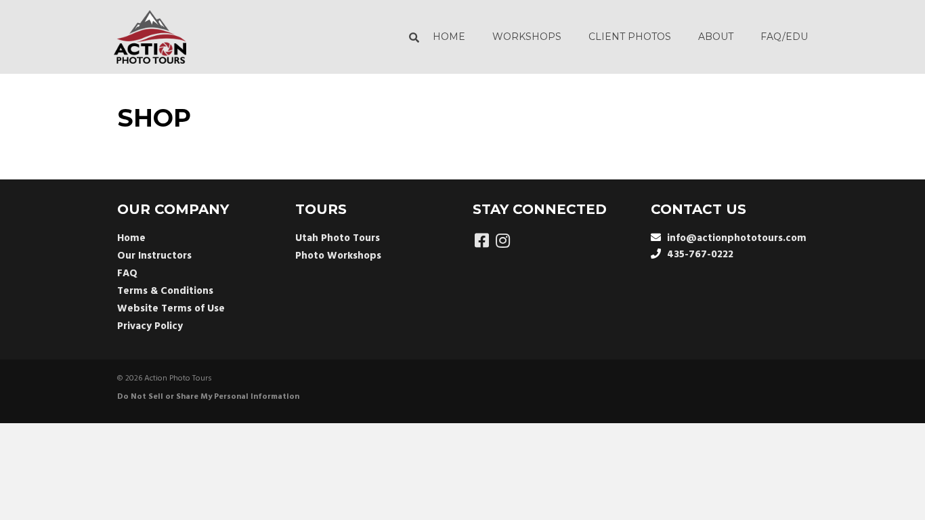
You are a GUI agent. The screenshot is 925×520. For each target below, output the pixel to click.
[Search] (410, 36)
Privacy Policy (150, 326)
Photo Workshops (338, 256)
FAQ (127, 273)
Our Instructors (154, 256)
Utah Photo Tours (337, 238)
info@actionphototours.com (736, 238)
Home (449, 36)
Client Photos (629, 36)
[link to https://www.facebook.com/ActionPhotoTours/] (482, 242)
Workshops (526, 36)
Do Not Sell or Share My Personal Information (208, 397)
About (715, 36)
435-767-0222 (700, 254)
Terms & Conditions (165, 291)
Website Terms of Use (171, 309)
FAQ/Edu (784, 36)
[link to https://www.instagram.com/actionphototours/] (503, 242)
